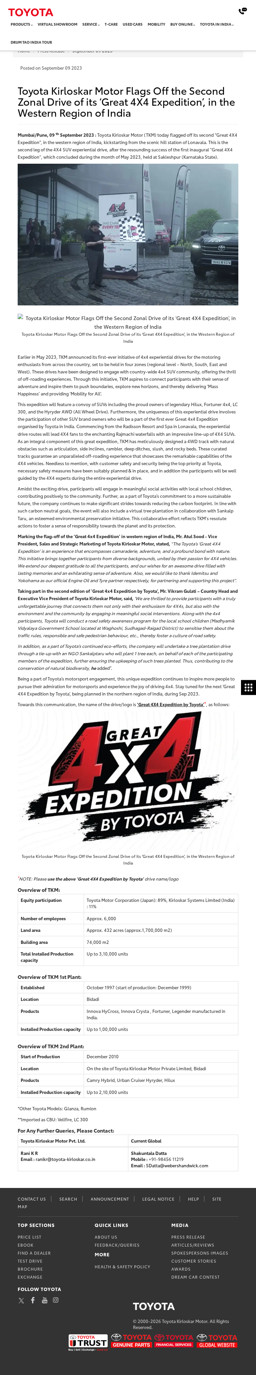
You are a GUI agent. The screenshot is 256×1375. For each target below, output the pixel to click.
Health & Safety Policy (122, 1266)
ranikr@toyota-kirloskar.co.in (65, 1159)
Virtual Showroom (57, 24)
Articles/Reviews (192, 1245)
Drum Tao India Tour (31, 42)
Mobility (156, 24)
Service (89, 24)
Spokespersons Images (199, 1253)
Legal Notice (158, 1199)
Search (68, 1199)
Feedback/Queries (117, 1245)
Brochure (30, 1269)
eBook (26, 1245)
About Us (106, 1237)
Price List (29, 1237)
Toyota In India (215, 24)
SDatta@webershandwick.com (177, 1165)
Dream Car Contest (195, 1277)
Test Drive (30, 1261)
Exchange (30, 1277)
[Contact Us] (242, 11)
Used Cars (133, 24)
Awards (181, 1269)
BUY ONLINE (181, 24)
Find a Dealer (34, 1253)
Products (20, 24)
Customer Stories (193, 1261)
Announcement (110, 1199)
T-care (111, 24)
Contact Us (32, 1199)
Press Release (188, 1237)
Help (193, 1199)
